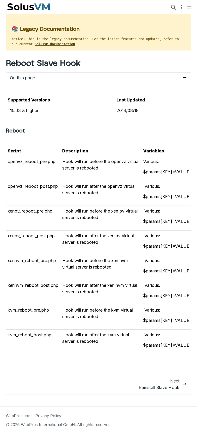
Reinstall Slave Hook (159, 387)
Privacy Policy (48, 415)
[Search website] (173, 7)
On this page (22, 77)
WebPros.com (18, 415)
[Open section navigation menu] (181, 7)
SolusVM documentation (55, 44)
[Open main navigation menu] (189, 7)
